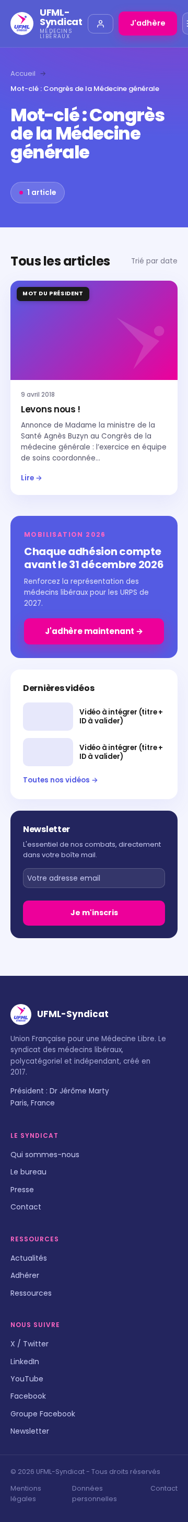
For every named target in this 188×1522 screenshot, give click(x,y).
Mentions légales (25, 1493)
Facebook (28, 1396)
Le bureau (28, 1172)
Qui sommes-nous (44, 1154)
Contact (25, 1207)
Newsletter (29, 1431)
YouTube (26, 1379)
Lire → (31, 478)
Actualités (28, 1258)
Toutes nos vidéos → (60, 780)
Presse (22, 1189)
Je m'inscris (94, 912)
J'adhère (148, 23)
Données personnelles (94, 1493)
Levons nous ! (50, 409)
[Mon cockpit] (100, 23)
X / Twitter (29, 1344)
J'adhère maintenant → (94, 631)
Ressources (31, 1293)
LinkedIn (24, 1361)
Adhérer (24, 1275)
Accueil (23, 73)
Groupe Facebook (42, 1414)
